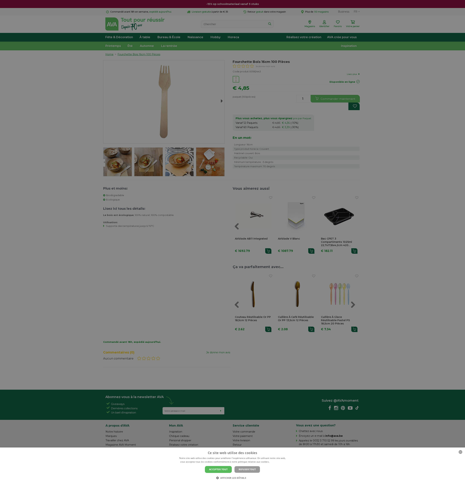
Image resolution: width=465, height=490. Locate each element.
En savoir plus (277, 461)
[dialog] (232, 468)
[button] (232, 478)
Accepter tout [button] (218, 469)
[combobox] (460, 452)
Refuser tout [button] (247, 469)
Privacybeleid (230, 484)
